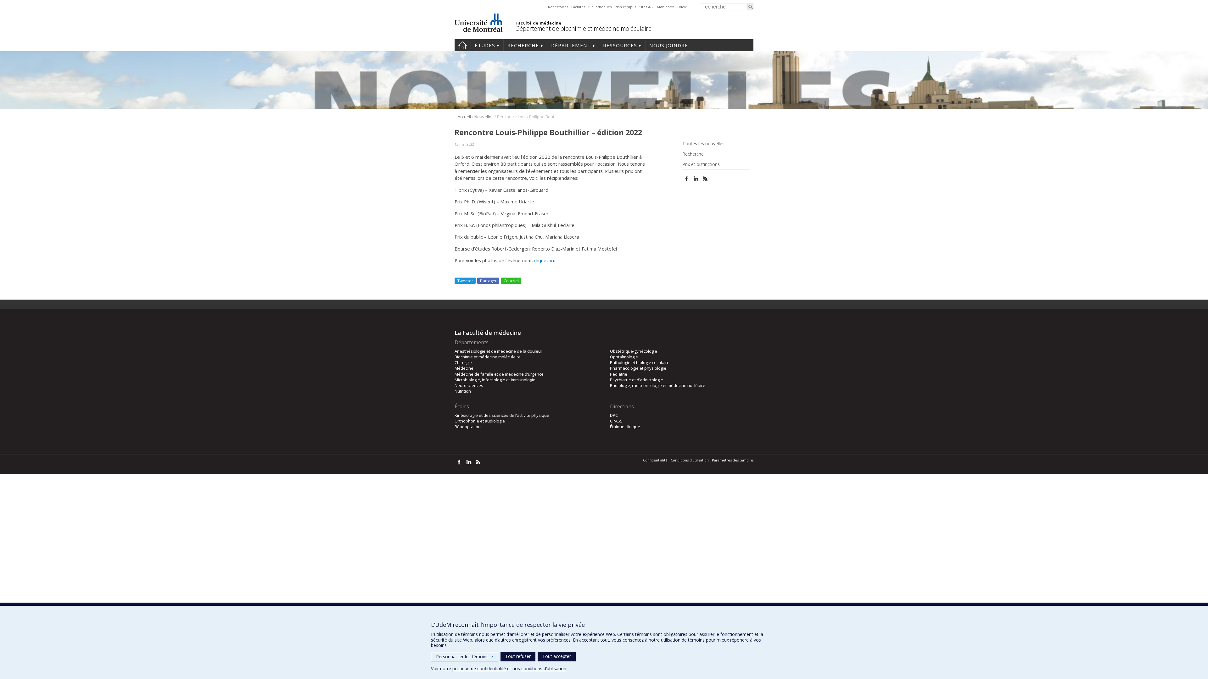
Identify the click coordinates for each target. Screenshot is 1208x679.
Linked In (696, 179)
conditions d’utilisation (543, 668)
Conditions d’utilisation (690, 460)
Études (485, 45)
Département (571, 45)
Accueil (462, 45)
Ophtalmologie (624, 357)
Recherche (523, 45)
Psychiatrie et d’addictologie (636, 380)
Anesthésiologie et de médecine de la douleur (498, 351)
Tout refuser (518, 656)
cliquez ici (544, 260)
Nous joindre (668, 45)
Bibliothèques (600, 6)
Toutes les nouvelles (703, 143)
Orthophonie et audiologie (480, 421)
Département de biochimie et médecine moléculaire (583, 28)
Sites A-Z (646, 6)
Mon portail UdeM (672, 6)
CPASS (616, 421)
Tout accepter (556, 656)
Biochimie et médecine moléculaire (488, 357)
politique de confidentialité (479, 668)
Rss (705, 179)
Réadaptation (468, 426)
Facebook (687, 179)
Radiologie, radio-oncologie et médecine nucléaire (657, 385)
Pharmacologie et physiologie (638, 368)
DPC (614, 415)
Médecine (464, 368)
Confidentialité (655, 460)
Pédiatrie (618, 374)
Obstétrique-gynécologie (633, 351)
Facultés (578, 6)
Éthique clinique (625, 426)
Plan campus (625, 6)
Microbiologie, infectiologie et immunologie (495, 380)
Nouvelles (484, 116)
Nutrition (463, 391)
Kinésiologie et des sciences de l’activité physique (502, 415)
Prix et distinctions (701, 164)
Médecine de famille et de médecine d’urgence (499, 374)
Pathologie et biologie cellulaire (639, 362)
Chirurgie (463, 362)
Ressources (620, 45)
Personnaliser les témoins (464, 657)
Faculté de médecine (538, 23)
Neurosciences (469, 385)
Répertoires (558, 6)
